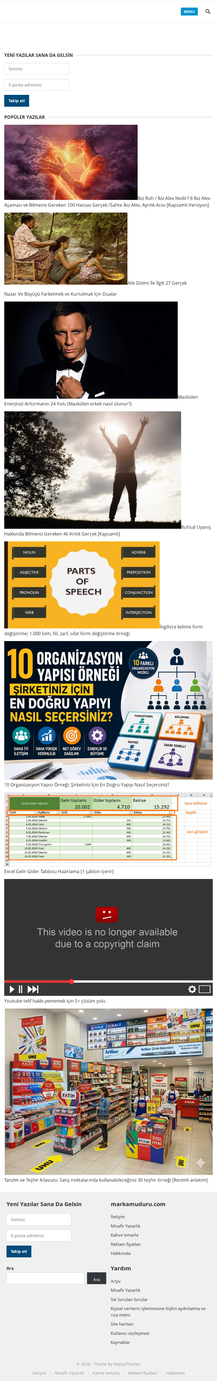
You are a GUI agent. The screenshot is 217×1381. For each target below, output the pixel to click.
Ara (10, 1268)
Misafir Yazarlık (125, 1226)
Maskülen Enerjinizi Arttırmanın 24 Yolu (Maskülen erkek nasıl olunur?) (101, 400)
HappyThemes (127, 1364)
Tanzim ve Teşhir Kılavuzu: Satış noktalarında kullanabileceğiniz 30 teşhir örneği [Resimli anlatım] (106, 1180)
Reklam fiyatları (126, 1244)
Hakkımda (121, 1253)
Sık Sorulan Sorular (129, 1299)
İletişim (118, 1216)
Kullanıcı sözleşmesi (130, 1333)
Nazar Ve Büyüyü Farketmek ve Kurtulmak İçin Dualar (60, 294)
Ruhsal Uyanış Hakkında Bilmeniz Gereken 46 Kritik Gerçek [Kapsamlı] (107, 530)
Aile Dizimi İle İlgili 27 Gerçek (157, 283)
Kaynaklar (120, 1342)
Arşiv (116, 1281)
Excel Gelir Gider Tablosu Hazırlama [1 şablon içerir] (59, 871)
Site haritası (122, 1324)
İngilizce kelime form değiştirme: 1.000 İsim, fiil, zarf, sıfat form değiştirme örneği (103, 630)
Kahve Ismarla (124, 1235)
